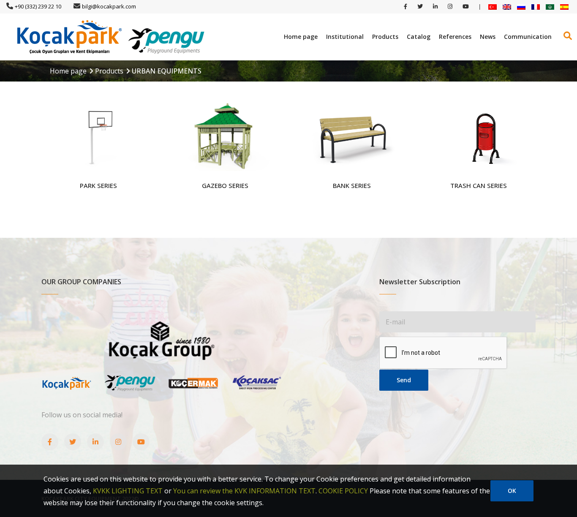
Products (385, 37)
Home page (301, 37)
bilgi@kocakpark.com (109, 6)
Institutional (345, 37)
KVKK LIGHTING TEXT (128, 490)
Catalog (418, 37)
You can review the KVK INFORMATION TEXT (244, 490)
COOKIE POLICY (343, 490)
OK (512, 491)
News (487, 37)
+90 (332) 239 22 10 (38, 6)
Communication (528, 37)
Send (404, 380)
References (455, 37)
